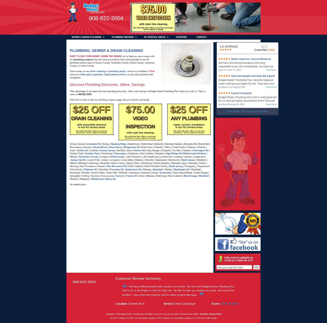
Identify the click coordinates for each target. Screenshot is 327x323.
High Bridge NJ (174, 153)
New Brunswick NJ (117, 166)
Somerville (165, 173)
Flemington (120, 153)
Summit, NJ (135, 303)
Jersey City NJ (78, 160)
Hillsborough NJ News (194, 153)
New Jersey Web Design (206, 318)
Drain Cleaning (184, 303)
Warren (150, 176)
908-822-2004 (106, 18)
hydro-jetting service (115, 74)
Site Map (204, 314)
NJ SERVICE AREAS (155, 37)
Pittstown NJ (90, 169)
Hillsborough (117, 157)
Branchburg (115, 147)
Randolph (158, 169)
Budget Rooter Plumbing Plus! (133, 314)
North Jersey (188, 160)
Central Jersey (107, 150)
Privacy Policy (215, 314)
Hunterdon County (88, 157)
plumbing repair (117, 71)
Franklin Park (92, 153)
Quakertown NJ (133, 169)
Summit (120, 176)
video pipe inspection (91, 74)
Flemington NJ (200, 150)
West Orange (190, 176)
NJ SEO (130, 318)
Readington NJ (181, 169)
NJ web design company (145, 318)
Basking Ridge (119, 144)
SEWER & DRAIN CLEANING (87, 37)
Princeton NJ (116, 169)
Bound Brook (100, 147)
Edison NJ (139, 150)
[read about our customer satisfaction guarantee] (238, 224)
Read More (271, 70)
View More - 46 (247, 111)
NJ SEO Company (118, 318)
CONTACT (201, 37)
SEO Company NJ (165, 318)
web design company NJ (184, 318)
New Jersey (168, 314)
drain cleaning (97, 71)
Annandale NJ (93, 144)
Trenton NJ (131, 176)
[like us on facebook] (238, 244)
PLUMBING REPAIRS (123, 37)
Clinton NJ (82, 150)
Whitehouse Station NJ (103, 179)
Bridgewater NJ (132, 147)
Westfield (204, 176)
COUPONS (181, 37)
